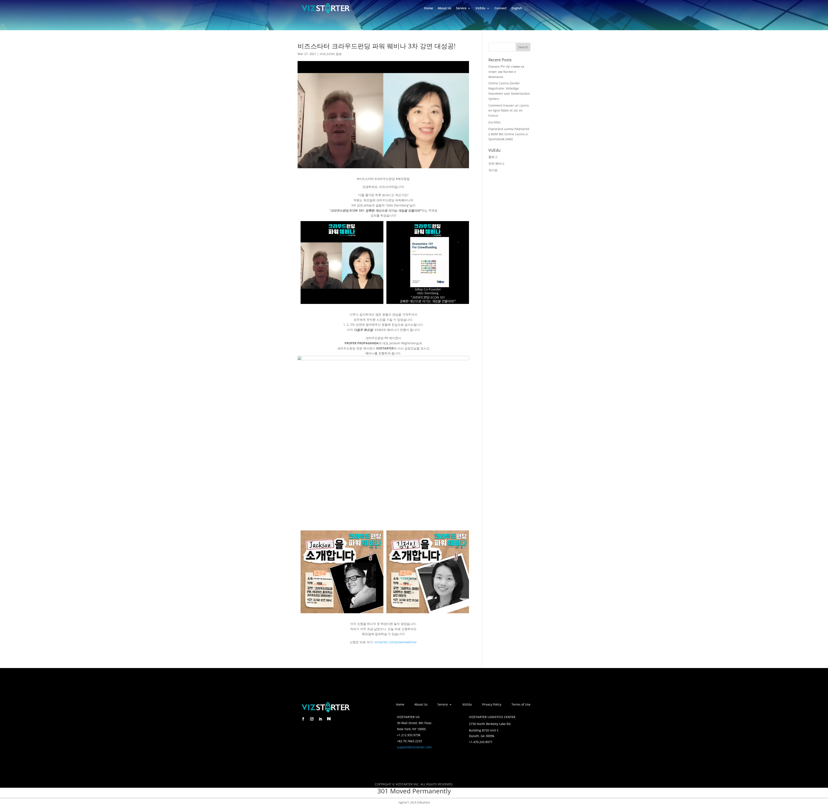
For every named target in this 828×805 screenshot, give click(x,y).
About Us (444, 8)
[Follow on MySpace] (329, 718)
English (516, 8)
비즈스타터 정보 (331, 54)
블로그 (492, 157)
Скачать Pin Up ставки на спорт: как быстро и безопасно (506, 71)
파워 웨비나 (496, 163)
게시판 (492, 170)
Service (461, 8)
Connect (500, 8)
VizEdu (480, 8)
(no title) (494, 122)
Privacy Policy (491, 704)
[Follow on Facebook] (303, 718)
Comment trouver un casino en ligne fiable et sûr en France (508, 110)
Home (428, 8)
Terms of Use (520, 704)
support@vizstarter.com (414, 747)
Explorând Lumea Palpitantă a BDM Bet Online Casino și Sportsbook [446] (508, 134)
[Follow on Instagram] (311, 718)
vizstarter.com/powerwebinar (395, 642)
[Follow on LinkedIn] (320, 718)
